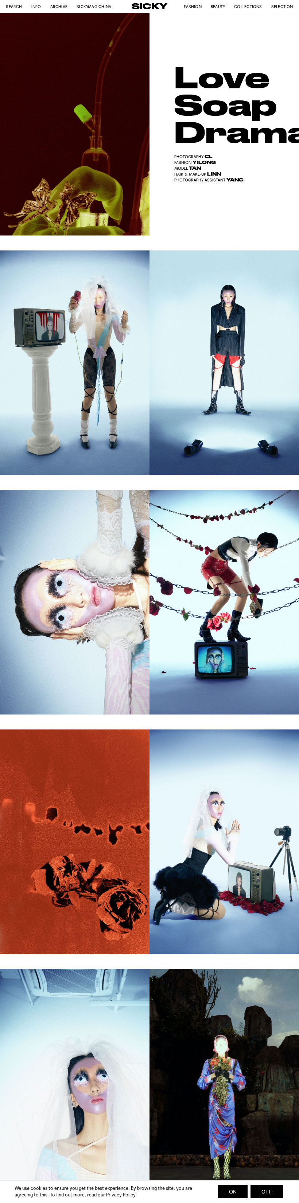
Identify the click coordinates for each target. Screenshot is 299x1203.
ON (233, 1192)
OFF (266, 1192)
